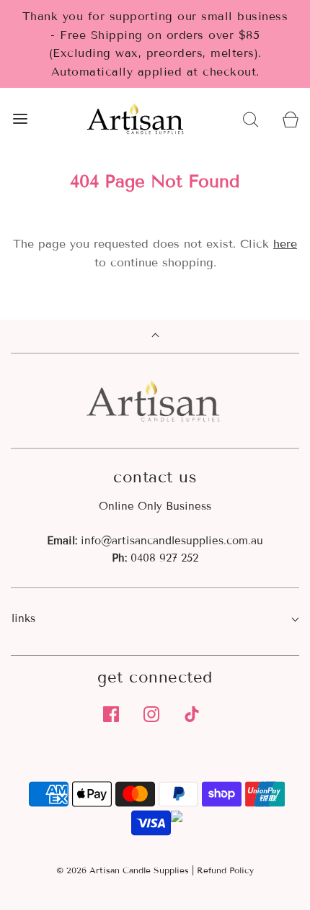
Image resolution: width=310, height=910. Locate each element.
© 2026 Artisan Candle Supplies (122, 870)
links (23, 618)
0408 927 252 (164, 557)
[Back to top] (155, 336)
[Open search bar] (250, 119)
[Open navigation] (20, 119)
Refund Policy (225, 870)
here (285, 244)
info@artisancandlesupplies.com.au (172, 540)
